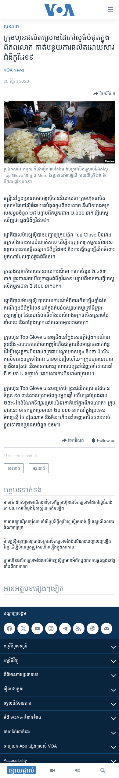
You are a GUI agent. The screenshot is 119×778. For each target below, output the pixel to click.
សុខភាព (11, 26)
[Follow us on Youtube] (37, 628)
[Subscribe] (106, 628)
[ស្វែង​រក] (103, 770)
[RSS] (79, 628)
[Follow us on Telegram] (65, 628)
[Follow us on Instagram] (51, 628)
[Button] (104, 93)
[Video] (52, 770)
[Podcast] (92, 628)
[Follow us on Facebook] (9, 628)
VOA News (14, 70)
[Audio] (77, 770)
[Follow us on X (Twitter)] (23, 628)
